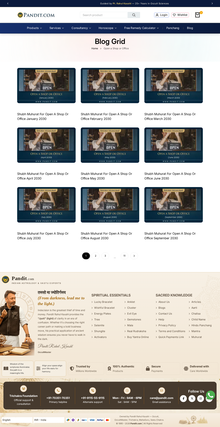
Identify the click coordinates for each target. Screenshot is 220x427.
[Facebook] (183, 398)
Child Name (198, 319)
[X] (192, 398)
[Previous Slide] (9, 3)
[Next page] (134, 256)
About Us (164, 301)
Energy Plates (102, 313)
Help (161, 319)
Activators (100, 337)
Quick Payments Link (171, 337)
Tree (97, 319)
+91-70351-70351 (58, 398)
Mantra (195, 331)
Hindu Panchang (201, 325)
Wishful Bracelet (104, 307)
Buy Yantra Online (138, 337)
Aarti (194, 307)
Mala (130, 325)
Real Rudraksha (136, 331)
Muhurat (196, 337)
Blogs (161, 307)
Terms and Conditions (171, 331)
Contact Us (165, 313)
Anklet (131, 301)
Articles (196, 301)
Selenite (99, 325)
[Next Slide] (211, 3)
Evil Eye (132, 313)
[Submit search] (134, 15)
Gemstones (134, 319)
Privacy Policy (167, 325)
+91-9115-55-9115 (92, 398)
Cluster (131, 307)
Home (94, 48)
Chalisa (195, 313)
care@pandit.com (161, 398)
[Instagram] (200, 398)
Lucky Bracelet (103, 301)
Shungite (99, 331)
